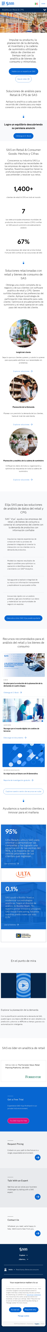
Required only (30, 1310)
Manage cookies (23, 1316)
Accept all (15, 1310)
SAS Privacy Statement (34, 1295)
